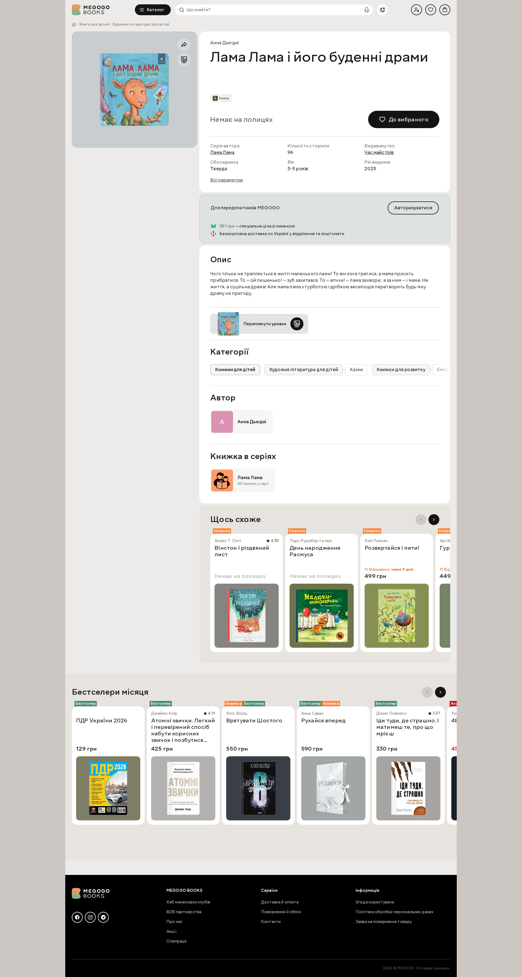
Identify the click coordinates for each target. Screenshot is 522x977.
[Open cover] (134, 89)
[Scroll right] (433, 519)
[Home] (103, 9)
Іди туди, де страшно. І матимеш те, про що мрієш (407, 727)
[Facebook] (77, 917)
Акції (171, 931)
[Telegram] (103, 917)
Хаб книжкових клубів (188, 902)
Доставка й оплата (280, 902)
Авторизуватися (413, 208)
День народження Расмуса (315, 551)
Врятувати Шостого (254, 720)
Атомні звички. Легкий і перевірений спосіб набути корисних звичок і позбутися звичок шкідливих (183, 730)
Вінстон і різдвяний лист (242, 551)
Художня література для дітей (140, 24)
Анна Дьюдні (224, 43)
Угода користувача (375, 902)
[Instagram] (90, 917)
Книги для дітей (94, 24)
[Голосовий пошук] (366, 10)
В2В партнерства (183, 912)
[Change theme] (382, 9)
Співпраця (176, 941)
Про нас (174, 921)
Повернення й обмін (281, 912)
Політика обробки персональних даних (394, 912)
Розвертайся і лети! (392, 548)
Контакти (271, 921)
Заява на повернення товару (384, 921)
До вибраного (408, 119)
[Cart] (444, 9)
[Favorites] (430, 9)
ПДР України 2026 (101, 720)
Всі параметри (226, 180)
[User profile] (416, 9)
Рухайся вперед (323, 720)
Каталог (155, 9)
